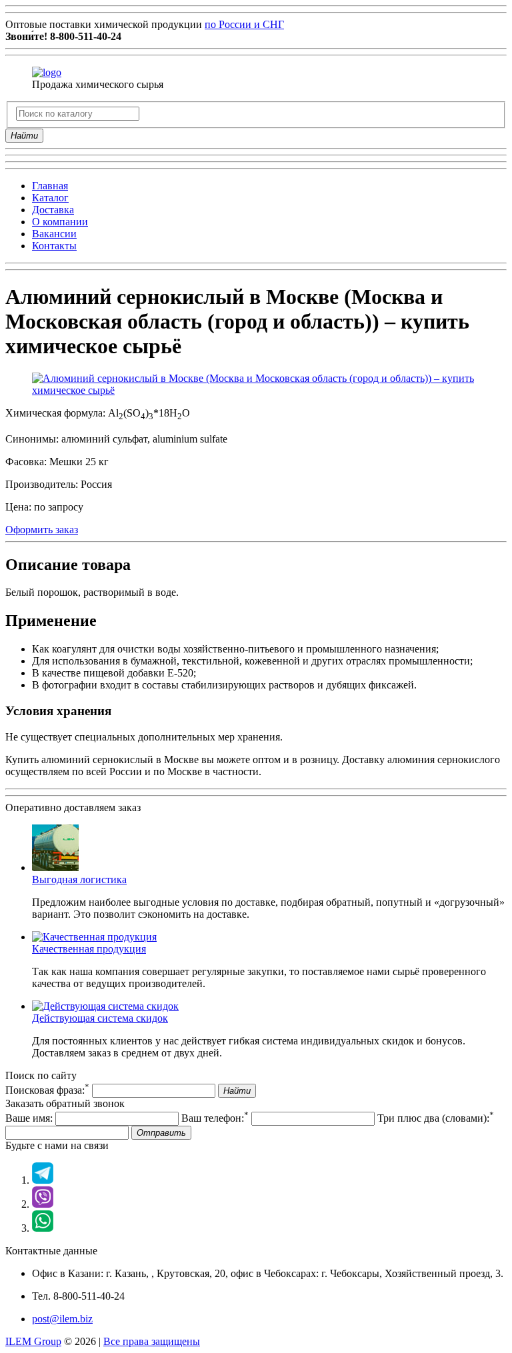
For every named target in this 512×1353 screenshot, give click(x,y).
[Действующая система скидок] (105, 1006)
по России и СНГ (244, 24)
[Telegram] (42, 1180)
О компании (60, 221)
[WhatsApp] (42, 1228)
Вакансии (54, 233)
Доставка (53, 209)
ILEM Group (33, 1341)
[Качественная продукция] (94, 936)
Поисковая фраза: (47, 1090)
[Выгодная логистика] (55, 867)
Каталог (50, 197)
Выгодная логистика (79, 879)
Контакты (54, 245)
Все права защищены (151, 1341)
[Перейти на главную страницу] (46, 72)
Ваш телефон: (215, 1118)
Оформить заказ (41, 529)
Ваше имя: (29, 1118)
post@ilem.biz (62, 1318)
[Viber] (42, 1204)
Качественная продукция (89, 948)
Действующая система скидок (100, 1018)
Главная (50, 185)
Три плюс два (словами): (435, 1118)
